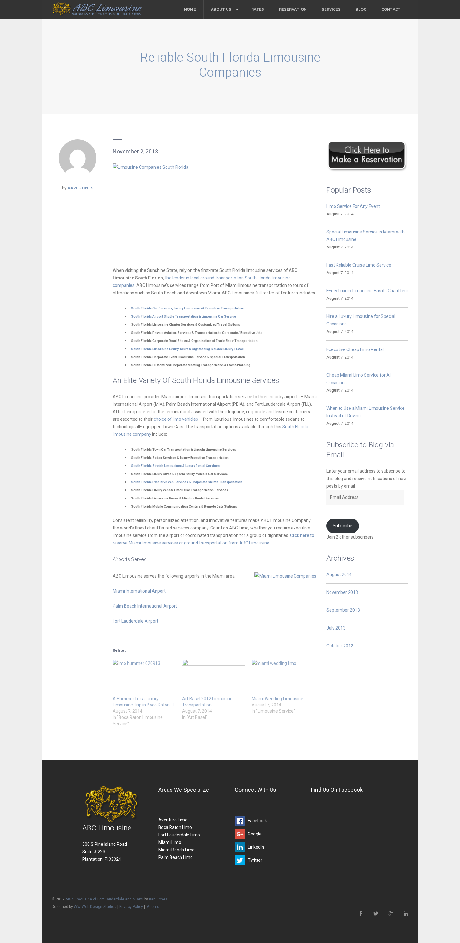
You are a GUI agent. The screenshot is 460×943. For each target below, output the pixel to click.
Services (331, 9)
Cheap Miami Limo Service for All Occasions (358, 379)
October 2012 (339, 645)
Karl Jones (80, 188)
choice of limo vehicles (176, 419)
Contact (391, 9)
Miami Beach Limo (176, 849)
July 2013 (335, 627)
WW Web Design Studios (95, 907)
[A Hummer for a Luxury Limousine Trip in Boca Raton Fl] (144, 677)
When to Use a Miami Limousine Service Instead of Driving (365, 412)
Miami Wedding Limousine (277, 698)
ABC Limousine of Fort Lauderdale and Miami (104, 899)
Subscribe (342, 525)
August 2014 (339, 574)
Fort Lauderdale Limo (179, 834)
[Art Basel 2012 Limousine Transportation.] (213, 677)
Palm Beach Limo (175, 857)
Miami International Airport (139, 591)
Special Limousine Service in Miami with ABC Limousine (365, 235)
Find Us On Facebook (337, 789)
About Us (221, 9)
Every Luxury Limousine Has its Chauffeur (367, 290)
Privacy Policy (131, 907)
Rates (257, 9)
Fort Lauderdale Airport (136, 621)
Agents (153, 907)
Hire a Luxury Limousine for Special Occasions (360, 320)
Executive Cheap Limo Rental (355, 349)
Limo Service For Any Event (353, 206)
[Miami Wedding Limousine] (283, 677)
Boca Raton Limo (175, 827)
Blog (360, 9)
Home (190, 9)
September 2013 (343, 610)
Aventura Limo (172, 819)
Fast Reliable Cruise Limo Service (358, 265)
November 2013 (342, 592)
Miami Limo (169, 842)
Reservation (293, 9)
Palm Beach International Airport (145, 606)
